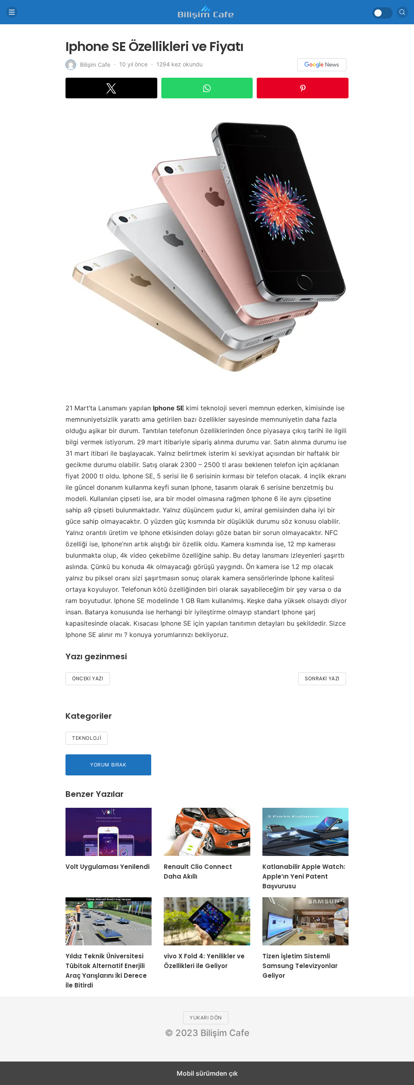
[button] (111, 88)
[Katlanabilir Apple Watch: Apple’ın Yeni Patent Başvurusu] (305, 832)
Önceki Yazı (88, 678)
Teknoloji (86, 738)
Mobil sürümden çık (207, 1073)
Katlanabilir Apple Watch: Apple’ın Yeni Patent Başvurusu (303, 876)
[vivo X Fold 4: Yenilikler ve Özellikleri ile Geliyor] (207, 921)
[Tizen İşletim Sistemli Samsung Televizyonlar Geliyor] (305, 921)
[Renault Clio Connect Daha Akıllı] (207, 832)
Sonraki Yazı (322, 678)
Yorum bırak (108, 765)
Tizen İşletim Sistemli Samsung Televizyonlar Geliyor (300, 966)
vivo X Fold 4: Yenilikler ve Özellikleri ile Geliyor (204, 961)
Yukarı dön (206, 1018)
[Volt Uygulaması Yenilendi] (108, 832)
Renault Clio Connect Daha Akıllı (198, 871)
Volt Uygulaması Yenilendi (107, 866)
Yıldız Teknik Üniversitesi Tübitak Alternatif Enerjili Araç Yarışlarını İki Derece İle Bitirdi (106, 970)
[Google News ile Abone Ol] (321, 64)
